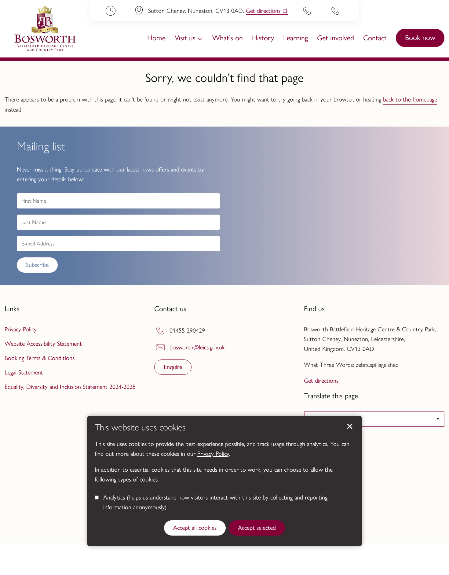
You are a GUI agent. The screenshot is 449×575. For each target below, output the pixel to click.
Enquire (173, 366)
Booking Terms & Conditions (40, 358)
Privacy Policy (213, 453)
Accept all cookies (195, 527)
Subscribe (37, 264)
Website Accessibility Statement (43, 343)
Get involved (335, 37)
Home (156, 37)
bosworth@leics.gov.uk (197, 347)
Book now (420, 37)
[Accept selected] (349, 426)
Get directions (263, 10)
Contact (375, 37)
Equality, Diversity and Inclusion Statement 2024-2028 (70, 386)
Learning (295, 37)
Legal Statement (24, 372)
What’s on (227, 37)
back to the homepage (410, 99)
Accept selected (257, 527)
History (263, 37)
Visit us (185, 37)
